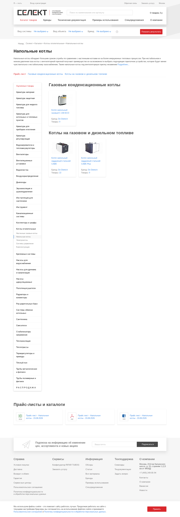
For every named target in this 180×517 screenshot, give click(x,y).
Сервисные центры (22, 483)
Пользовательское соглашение (28, 512)
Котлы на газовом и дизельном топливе (86, 74)
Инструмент (21, 207)
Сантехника (21, 319)
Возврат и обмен (21, 474)
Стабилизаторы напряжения (23, 333)
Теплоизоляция (23, 341)
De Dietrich (63, 119)
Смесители (21, 325)
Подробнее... (123, 64)
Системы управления (24, 244)
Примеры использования (105, 20)
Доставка (18, 469)
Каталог (38, 43)
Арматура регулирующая (23, 137)
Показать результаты (151, 32)
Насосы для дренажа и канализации (26, 271)
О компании (156, 20)
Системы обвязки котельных (24, 311)
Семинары (119, 465)
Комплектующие (23, 247)
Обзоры (89, 465)
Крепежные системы (25, 254)
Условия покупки (21, 465)
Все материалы (93, 474)
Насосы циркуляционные (24, 280)
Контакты (143, 477)
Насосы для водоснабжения (23, 261)
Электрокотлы (22, 240)
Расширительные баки (26, 304)
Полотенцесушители (26, 288)
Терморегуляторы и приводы (25, 355)
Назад (21, 43)
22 (60, 172)
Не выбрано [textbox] (40, 31)
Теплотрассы (22, 347)
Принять (157, 509)
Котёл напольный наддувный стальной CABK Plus (90, 161)
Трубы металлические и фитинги (26, 370)
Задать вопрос (121, 474)
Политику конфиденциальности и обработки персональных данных (75, 512)
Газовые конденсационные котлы (45, 74)
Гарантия (18, 478)
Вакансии (143, 486)
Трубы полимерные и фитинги (26, 379)
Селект (29, 43)
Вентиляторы (22, 154)
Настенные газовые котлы (26, 233)
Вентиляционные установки (24, 162)
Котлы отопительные (54, 43)
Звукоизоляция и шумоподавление (24, 190)
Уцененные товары (25, 86)
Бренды (47, 20)
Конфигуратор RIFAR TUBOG (65, 465)
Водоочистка (22, 170)
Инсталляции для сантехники (24, 199)
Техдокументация (123, 469)
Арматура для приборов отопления (25, 128)
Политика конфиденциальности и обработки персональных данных (30, 493)
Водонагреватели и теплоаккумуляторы (25, 146)
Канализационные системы (24, 215)
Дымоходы (21, 182)
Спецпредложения (134, 20)
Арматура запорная (25, 92)
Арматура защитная (25, 98)
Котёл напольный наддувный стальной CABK (60, 161)
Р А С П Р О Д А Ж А (26, 387)
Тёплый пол (21, 363)
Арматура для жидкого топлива (26, 106)
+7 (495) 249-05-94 (147, 473)
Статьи (89, 469)
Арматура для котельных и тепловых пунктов (26, 117)
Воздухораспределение (27, 176)
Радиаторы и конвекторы (22, 296)
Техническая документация (72, 20)
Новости (143, 490)
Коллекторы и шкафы (26, 223)
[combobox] (42, 32)
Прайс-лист (20, 74)
